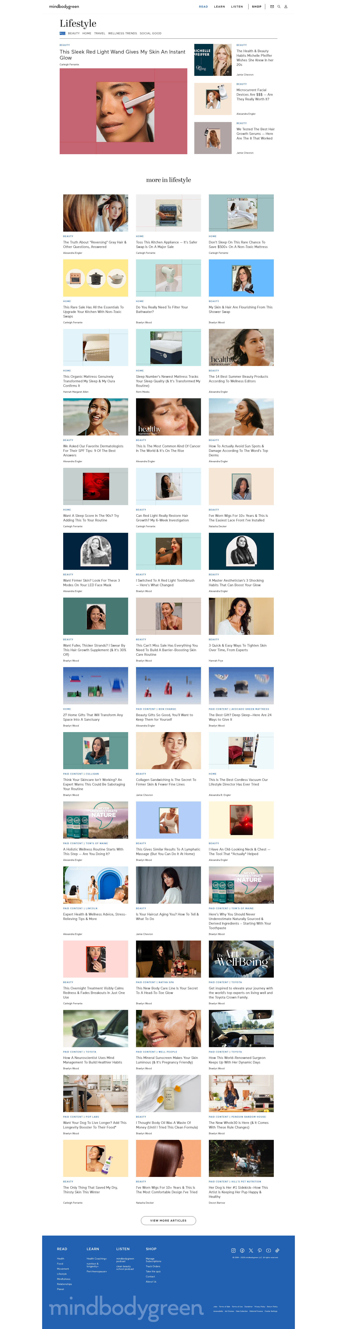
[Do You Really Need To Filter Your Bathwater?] (168, 278)
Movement (63, 1269)
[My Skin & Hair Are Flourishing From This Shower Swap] (241, 278)
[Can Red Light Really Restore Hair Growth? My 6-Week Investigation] (168, 486)
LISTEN (237, 6)
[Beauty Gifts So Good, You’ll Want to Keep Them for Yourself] (168, 685)
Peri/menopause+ (97, 1271)
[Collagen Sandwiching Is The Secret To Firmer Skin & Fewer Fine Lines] (168, 750)
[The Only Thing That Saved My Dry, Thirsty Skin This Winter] (95, 1158)
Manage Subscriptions (153, 1260)
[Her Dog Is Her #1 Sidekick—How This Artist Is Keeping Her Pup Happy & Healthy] (241, 1158)
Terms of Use (237, 1307)
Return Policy (272, 1307)
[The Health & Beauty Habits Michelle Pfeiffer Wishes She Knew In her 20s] (214, 60)
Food (60, 1263)
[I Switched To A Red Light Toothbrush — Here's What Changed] (168, 551)
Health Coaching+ (97, 1258)
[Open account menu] (286, 6)
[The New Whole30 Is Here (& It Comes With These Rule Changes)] (241, 1093)
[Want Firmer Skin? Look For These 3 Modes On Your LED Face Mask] (95, 551)
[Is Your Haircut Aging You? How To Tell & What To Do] (168, 885)
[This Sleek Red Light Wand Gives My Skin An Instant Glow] (123, 111)
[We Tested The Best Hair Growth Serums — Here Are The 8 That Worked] (214, 138)
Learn (93, 1249)
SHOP (257, 6)
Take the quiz (153, 1271)
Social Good (150, 33)
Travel (99, 33)
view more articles (168, 1220)
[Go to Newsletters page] (272, 6)
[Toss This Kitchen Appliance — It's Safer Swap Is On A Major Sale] (168, 213)
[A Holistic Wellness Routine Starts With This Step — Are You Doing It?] (95, 820)
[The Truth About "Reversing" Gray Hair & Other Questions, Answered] (95, 213)
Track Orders (153, 1266)
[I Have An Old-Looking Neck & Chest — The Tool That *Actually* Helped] (241, 820)
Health (60, 1258)
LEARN (219, 6)
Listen (123, 1249)
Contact (150, 1276)
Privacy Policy (260, 1307)
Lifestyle (62, 1274)
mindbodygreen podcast (125, 1260)
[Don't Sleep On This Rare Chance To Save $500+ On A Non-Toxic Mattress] (241, 213)
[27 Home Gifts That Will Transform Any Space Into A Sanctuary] (95, 685)
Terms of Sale (224, 1307)
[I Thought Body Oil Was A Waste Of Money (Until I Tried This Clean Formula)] (168, 1093)
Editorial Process (256, 1311)
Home (86, 33)
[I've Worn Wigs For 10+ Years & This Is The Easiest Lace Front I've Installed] (241, 486)
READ (203, 6)
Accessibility (218, 1311)
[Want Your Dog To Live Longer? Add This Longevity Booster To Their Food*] (95, 1093)
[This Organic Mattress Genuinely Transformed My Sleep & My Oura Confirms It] (95, 347)
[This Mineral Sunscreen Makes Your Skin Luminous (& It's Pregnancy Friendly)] (168, 1028)
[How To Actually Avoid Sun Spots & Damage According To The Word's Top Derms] (241, 417)
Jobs (215, 1307)
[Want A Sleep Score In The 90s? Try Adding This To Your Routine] (95, 486)
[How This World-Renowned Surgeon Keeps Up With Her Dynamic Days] (241, 1028)
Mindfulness (63, 1279)
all (62, 33)
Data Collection (242, 1311)
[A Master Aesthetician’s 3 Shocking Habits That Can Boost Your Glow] (241, 551)
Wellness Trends (122, 33)
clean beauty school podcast (125, 1267)
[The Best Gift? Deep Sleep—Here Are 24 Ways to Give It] (241, 685)
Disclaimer (249, 1307)
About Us (151, 1281)
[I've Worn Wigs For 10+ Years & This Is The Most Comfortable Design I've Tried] (168, 1158)
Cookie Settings (271, 1311)
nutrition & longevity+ (93, 1265)
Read (62, 1249)
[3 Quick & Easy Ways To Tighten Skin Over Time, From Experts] (241, 616)
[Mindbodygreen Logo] (64, 6)
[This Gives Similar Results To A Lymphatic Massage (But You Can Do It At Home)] (168, 820)
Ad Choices (229, 1311)
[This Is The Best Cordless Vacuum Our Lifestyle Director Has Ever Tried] (241, 750)
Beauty (74, 33)
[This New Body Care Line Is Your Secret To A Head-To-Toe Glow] (168, 959)
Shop (151, 1249)
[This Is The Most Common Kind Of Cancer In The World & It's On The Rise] (168, 417)
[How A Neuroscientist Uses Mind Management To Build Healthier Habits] (95, 1028)
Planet (60, 1289)
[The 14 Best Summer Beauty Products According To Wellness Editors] (241, 347)
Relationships (64, 1284)
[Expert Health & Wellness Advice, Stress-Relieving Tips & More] (95, 885)
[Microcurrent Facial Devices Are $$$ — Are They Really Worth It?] (214, 99)
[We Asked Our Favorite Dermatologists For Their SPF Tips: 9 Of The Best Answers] (95, 417)
